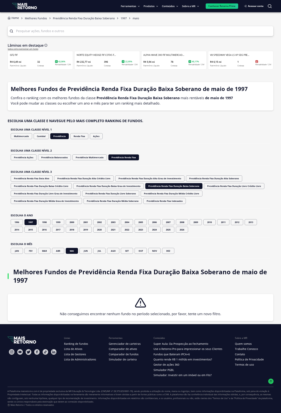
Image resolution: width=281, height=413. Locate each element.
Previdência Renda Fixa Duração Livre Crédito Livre (234, 186)
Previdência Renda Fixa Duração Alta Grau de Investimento (150, 178)
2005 (140, 222)
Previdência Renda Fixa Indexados (165, 201)
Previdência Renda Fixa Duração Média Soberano (113, 201)
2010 (209, 222)
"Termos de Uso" (220, 398)
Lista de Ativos (73, 349)
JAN (17, 250)
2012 (237, 222)
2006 (154, 222)
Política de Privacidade (249, 359)
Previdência (59, 136)
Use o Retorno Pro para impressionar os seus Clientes (187, 349)
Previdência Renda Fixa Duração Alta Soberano (214, 178)
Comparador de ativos (123, 349)
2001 (85, 222)
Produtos (149, 6)
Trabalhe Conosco (246, 349)
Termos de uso (244, 364)
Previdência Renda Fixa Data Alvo (31, 178)
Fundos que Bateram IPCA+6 (171, 354)
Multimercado (21, 136)
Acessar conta (255, 6)
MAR (44, 250)
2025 (168, 229)
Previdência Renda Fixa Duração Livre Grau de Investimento (45, 193)
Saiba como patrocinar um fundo (23, 49)
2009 (195, 222)
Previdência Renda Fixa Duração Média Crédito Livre (171, 193)
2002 (99, 222)
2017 (58, 229)
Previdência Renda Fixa (123, 157)
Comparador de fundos (124, 354)
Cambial (41, 136)
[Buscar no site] (270, 6)
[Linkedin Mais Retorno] (54, 352)
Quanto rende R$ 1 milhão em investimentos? (182, 359)
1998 (44, 222)
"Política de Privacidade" (246, 398)
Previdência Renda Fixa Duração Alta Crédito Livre (83, 178)
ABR (58, 250)
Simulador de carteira (123, 359)
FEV (30, 250)
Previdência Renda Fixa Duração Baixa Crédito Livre (41, 186)
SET (127, 250)
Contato (240, 354)
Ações (96, 136)
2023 (140, 229)
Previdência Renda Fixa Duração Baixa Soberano (173, 186)
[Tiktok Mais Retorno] (45, 352)
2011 (223, 222)
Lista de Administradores (80, 359)
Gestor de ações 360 (166, 364)
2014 (17, 229)
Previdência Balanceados (54, 157)
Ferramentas (128, 6)
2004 (127, 222)
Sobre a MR (188, 6)
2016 (44, 229)
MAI (72, 250)
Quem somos (243, 344)
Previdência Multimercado (90, 157)
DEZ (168, 250)
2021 (113, 229)
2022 (127, 229)
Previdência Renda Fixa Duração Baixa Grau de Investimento (108, 186)
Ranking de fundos (76, 344)
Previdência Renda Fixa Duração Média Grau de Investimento (46, 201)
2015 (30, 229)
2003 (113, 222)
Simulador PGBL (163, 370)
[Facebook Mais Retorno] (37, 352)
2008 (182, 222)
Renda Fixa (79, 136)
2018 (72, 229)
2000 (72, 222)
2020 (99, 229)
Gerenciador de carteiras (125, 344)
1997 (30, 222)
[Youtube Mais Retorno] (20, 352)
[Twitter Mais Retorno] (28, 352)
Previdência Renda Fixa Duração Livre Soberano (110, 193)
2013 (251, 222)
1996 (17, 222)
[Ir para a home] (24, 6)
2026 (182, 229)
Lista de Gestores (75, 354)
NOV (154, 250)
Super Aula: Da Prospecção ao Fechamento (180, 344)
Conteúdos (168, 6)
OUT (141, 250)
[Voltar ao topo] (271, 381)
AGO (113, 250)
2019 (85, 229)
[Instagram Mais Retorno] (12, 352)
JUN (86, 250)
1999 (58, 222)
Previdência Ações (23, 157)
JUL (99, 250)
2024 (154, 229)
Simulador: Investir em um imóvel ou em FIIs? (182, 375)
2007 (168, 222)
